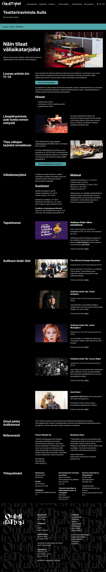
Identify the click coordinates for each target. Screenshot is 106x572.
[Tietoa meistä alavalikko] (68, 4)
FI (100, 4)
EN (104, 4)
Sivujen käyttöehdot (78, 537)
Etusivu (5, 27)
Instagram (49, 560)
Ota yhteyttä (88, 4)
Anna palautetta (77, 539)
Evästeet (74, 543)
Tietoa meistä (63, 4)
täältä (86, 249)
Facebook (40, 560)
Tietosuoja (75, 541)
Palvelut (51, 4)
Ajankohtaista (76, 526)
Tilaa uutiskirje (76, 530)
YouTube (57, 560)
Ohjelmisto (75, 519)
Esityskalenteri (76, 517)
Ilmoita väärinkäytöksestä (80, 534)
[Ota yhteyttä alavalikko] (93, 4)
